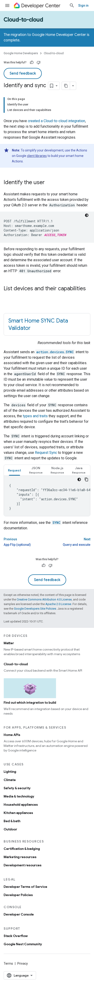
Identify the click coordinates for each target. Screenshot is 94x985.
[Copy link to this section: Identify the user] (49, 183)
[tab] (14, 470)
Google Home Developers (21, 53)
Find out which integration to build (30, 702)
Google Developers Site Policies (35, 608)
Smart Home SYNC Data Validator (38, 324)
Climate (10, 780)
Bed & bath (12, 821)
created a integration (56, 121)
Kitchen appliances (18, 813)
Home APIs (12, 735)
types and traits (35, 416)
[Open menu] (7, 5)
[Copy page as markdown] (66, 86)
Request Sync (46, 452)
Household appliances (21, 804)
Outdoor (10, 829)
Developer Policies (18, 895)
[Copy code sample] (86, 479)
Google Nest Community (23, 944)
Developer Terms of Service (25, 887)
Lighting (10, 772)
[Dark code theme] (86, 215)
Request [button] (14, 470)
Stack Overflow (16, 936)
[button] (36, 470)
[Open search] (72, 5)
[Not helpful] (38, 62)
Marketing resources (20, 857)
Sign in (83, 5)
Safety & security (17, 788)
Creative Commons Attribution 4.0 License (44, 599)
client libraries (37, 156)
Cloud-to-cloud (23, 19)
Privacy (22, 963)
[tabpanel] (47, 496)
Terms (8, 963)
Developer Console (19, 914)
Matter (9, 643)
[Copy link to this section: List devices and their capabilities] (8, 296)
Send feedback (23, 73)
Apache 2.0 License (58, 604)
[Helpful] (31, 62)
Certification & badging (22, 849)
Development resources (23, 865)
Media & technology (19, 796)
